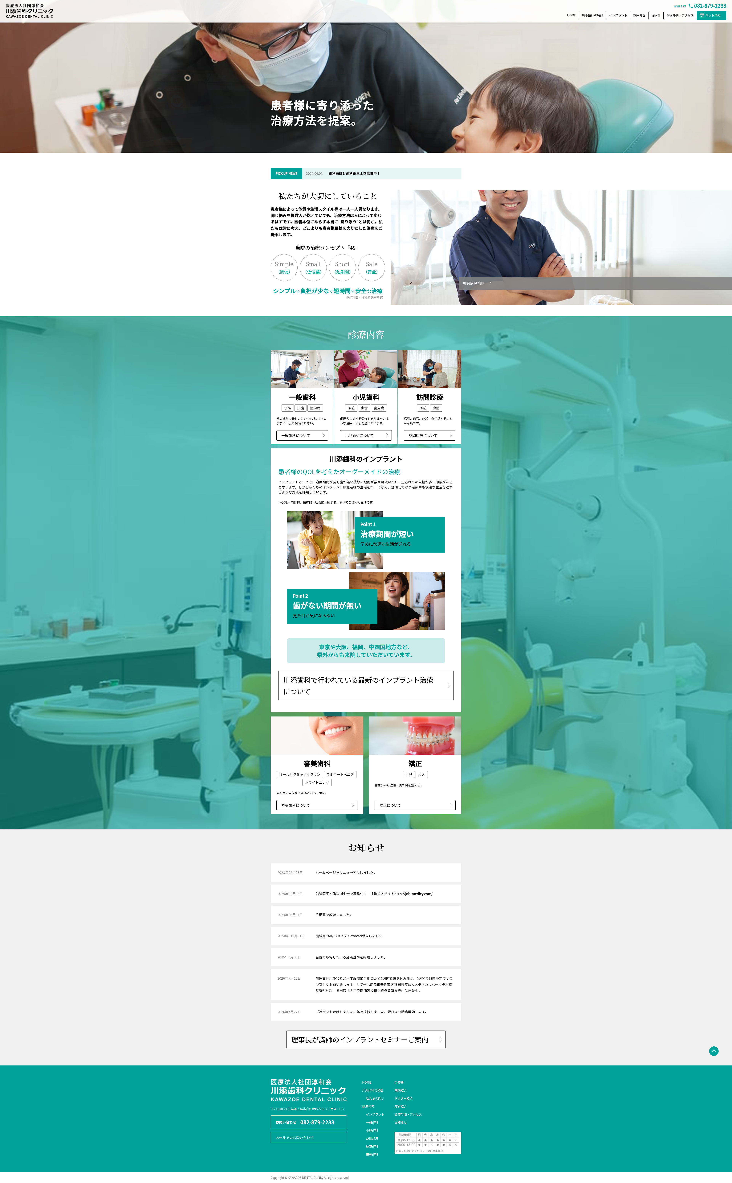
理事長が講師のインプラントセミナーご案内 (359, 1039)
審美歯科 (372, 1154)
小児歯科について (359, 435)
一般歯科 (372, 1122)
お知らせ (401, 1122)
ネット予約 (713, 15)
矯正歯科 (372, 1146)
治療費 (656, 15)
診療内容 (639, 15)
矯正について (390, 805)
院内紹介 (401, 1090)
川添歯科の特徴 (592, 15)
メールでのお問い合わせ (294, 1137)
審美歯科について (295, 805)
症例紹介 (401, 1106)
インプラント (618, 15)
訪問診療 (372, 1138)
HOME (571, 15)
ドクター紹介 (404, 1098)
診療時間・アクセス (680, 15)
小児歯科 (372, 1130)
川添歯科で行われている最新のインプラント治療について (358, 685)
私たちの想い (375, 1098)
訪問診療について (423, 435)
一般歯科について (295, 435)
